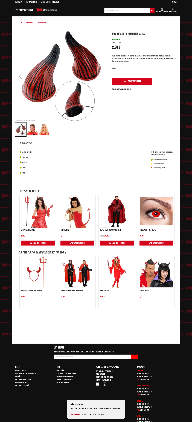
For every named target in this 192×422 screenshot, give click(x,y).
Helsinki (139, 370)
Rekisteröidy (60, 370)
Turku (138, 386)
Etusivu (20, 22)
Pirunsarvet (144, 291)
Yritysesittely (20, 370)
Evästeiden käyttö (22, 385)
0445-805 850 (144, 379)
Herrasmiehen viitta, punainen (71, 291)
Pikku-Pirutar (105, 291)
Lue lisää (101, 415)
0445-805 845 (144, 395)
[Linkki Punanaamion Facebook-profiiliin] (98, 384)
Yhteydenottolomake (23, 379)
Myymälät (18, 2)
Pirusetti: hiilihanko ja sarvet (32, 291)
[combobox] (129, 10)
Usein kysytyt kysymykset (65, 379)
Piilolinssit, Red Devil (147, 230)
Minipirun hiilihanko (28, 230)
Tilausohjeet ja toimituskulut (67, 373)
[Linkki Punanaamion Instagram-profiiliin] (105, 384)
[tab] (26, 143)
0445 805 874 (100, 374)
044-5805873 (108, 377)
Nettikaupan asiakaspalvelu (25, 373)
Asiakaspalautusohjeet (64, 376)
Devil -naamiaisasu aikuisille (110, 230)
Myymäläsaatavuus (26, 143)
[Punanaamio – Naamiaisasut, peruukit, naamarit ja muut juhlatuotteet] (47, 10)
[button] (175, 2)
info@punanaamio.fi (103, 380)
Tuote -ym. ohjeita (62, 382)
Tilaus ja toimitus (30, 2)
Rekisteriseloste (21, 382)
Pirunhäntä (64, 230)
